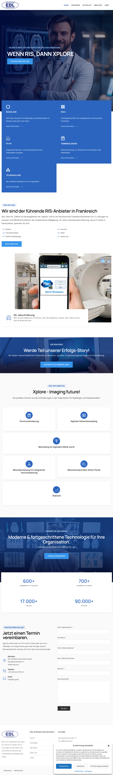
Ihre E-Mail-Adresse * (66, 648)
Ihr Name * (62, 637)
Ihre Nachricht (63, 679)
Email (10, 677)
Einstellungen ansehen (99, 766)
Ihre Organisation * (65, 627)
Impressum (88, 771)
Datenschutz (79, 771)
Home (66, 5)
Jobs (107, 5)
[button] (108, 745)
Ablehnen (80, 766)
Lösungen (75, 5)
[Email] (4, 678)
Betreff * (61, 668)
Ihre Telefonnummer (66, 658)
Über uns (98, 5)
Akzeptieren (64, 766)
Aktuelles (87, 5)
